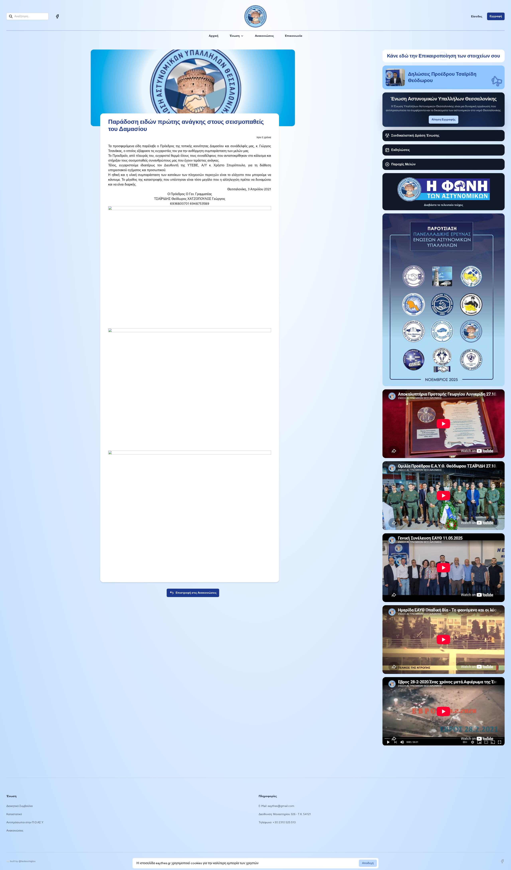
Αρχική (213, 36)
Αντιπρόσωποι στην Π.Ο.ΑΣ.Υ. (25, 822)
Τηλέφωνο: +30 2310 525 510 (277, 822)
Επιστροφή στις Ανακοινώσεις (196, 592)
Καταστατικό (14, 814)
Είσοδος (476, 16)
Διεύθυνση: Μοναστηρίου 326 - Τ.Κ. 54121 (285, 814)
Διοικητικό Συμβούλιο (19, 806)
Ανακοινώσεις (264, 36)
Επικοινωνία (293, 36)
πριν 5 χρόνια (263, 137)
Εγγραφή (496, 16)
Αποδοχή (368, 863)
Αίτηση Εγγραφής (444, 119)
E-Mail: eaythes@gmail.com (276, 806)
